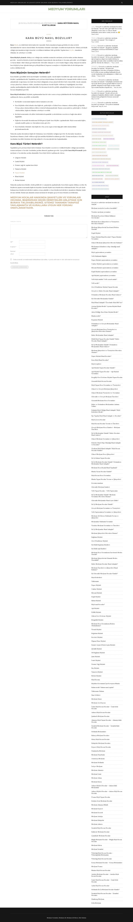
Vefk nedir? (95, 283)
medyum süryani (97, 179)
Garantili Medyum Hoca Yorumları (103, 400)
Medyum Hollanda (97, 762)
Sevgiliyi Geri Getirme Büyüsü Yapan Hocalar (107, 377)
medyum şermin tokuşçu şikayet (102, 122)
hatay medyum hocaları (99, 155)
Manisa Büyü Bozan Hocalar (100, 870)
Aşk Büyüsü (95, 608)
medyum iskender (113, 148)
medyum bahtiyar (97, 175)
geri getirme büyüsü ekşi (100, 185)
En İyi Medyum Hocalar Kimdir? (102, 504)
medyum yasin (96, 138)
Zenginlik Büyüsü (97, 620)
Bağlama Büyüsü (96, 537)
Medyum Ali (62, 918)
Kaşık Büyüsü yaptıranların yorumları (104, 272)
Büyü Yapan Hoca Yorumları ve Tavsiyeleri (105, 385)
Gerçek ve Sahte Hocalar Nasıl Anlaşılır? (105, 291)
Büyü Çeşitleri (96, 364)
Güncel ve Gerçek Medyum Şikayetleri (104, 389)
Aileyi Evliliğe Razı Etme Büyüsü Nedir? (104, 312)
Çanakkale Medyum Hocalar (100, 836)
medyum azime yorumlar (100, 162)
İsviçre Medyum (96, 766)
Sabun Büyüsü (96, 601)
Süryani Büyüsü (96, 593)
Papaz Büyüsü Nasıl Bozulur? (101, 356)
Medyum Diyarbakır (98, 755)
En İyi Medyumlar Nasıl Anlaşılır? (102, 529)
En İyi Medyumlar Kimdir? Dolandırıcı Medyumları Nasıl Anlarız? (104, 346)
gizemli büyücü (114, 145)
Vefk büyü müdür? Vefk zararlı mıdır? (104, 279)
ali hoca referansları (99, 118)
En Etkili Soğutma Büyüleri (100, 545)
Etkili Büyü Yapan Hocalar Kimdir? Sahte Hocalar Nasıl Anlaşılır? (105, 340)
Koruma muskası (97, 483)
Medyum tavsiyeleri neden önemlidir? (104, 208)
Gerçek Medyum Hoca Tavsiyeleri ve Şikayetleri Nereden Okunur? (104, 330)
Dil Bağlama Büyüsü (98, 653)
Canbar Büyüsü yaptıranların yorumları (104, 264)
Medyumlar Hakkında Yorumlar (102, 522)
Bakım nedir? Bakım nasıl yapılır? (102, 687)
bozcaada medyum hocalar (101, 169)
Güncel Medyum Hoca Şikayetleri (102, 454)
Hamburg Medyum (97, 899)
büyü (16, 45)
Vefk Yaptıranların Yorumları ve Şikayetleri (106, 512)
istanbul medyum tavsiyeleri (101, 132)
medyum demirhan (112, 165)
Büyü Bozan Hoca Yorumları (101, 475)
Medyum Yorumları (52, 918)
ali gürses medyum (98, 182)
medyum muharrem (112, 175)
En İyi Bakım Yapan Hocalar (100, 458)
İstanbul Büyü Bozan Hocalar (101, 828)
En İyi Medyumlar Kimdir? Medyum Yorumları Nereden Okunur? (103, 496)
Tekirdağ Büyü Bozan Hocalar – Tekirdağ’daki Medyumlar (102, 854)
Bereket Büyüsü (96, 637)
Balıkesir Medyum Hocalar (100, 832)
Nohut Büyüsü (96, 676)
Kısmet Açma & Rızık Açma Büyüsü (103, 645)
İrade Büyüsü (95, 660)
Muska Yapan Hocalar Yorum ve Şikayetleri (106, 479)
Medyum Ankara (96, 824)
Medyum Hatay (96, 699)
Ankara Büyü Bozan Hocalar (100, 712)
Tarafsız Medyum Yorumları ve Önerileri (105, 525)
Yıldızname (95, 581)
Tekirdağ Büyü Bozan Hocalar (101, 859)
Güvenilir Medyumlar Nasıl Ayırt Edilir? (104, 500)
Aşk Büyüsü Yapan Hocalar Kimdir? (103, 368)
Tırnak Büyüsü (96, 629)
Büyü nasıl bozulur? (98, 604)
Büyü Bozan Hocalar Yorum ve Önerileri (105, 424)
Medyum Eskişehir (97, 820)
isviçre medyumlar (98, 165)
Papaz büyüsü (19, 173)
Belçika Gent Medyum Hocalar (101, 801)
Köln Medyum (96, 903)
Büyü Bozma (95, 680)
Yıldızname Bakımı (97, 691)
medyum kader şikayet (99, 145)
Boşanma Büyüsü (97, 320)
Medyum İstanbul (97, 849)
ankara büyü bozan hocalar (101, 158)
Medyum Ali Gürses (72, 918)
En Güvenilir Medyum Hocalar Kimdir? (104, 574)
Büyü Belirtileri (96, 577)
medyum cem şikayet (98, 148)
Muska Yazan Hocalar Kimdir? (101, 472)
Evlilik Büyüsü (96, 612)
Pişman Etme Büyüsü (98, 641)
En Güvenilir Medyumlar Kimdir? (102, 299)
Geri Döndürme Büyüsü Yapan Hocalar (104, 287)
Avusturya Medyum (98, 759)
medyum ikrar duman (99, 128)
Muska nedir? (96, 316)
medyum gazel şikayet (112, 179)
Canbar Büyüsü (96, 589)
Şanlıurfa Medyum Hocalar (100, 716)
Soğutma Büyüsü (97, 633)
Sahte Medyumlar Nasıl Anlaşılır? (102, 335)
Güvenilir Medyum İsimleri (100, 487)
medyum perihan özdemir (100, 189)
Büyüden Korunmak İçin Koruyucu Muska (105, 683)
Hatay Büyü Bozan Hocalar (100, 739)
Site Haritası (82, 918)
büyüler (71, 50)
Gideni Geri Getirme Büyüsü (101, 616)
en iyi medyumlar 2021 (99, 152)
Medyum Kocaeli (97, 813)
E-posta (13, 247)
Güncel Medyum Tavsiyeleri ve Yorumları (105, 393)
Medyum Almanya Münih (99, 805)
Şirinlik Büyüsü (96, 649)
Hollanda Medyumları (98, 732)
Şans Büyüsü (95, 656)
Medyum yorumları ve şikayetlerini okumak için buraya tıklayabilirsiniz (41, 2)
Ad (11, 242)
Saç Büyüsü (95, 668)
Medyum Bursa (96, 782)
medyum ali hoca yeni (99, 142)
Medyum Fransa (96, 866)
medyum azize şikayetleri (100, 125)
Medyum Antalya (97, 816)
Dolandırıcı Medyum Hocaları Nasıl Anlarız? (106, 295)
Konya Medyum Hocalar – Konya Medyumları (106, 863)
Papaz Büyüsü (96, 585)
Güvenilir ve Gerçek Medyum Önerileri (104, 397)
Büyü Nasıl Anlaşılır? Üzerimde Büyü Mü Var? (107, 302)
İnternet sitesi (12, 252)
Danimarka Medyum (98, 751)
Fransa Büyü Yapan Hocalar (100, 797)
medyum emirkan (108, 138)
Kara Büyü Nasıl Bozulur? (49, 38)
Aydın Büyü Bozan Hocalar (100, 886)
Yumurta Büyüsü (97, 672)
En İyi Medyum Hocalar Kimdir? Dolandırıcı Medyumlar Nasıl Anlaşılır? (106, 463)
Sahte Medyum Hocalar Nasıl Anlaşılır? (104, 564)
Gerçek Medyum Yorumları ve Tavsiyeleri (105, 508)
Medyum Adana (96, 778)
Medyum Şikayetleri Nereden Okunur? (104, 533)
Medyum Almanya (97, 770)
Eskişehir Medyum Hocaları (100, 743)
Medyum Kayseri (97, 809)
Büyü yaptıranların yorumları (101, 252)
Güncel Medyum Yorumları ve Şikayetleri (105, 439)
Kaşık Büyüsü (95, 233)
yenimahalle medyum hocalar (101, 172)
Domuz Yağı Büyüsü (98, 664)
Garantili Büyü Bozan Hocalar (101, 381)
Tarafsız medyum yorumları (100, 212)
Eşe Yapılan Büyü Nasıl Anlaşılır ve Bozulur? (106, 416)
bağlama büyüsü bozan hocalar (102, 135)
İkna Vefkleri (95, 695)
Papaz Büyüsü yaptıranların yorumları (104, 260)
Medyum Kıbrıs (96, 845)
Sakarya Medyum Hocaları (100, 735)
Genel (48, 34)
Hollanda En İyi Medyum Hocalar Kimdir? (105, 889)
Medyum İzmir (96, 774)
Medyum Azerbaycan (98, 703)
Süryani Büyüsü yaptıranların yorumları (104, 268)
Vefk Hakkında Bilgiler (99, 256)
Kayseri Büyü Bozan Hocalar (101, 747)
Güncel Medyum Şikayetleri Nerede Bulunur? (106, 243)
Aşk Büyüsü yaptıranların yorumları (103, 275)
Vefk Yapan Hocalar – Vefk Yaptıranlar (104, 491)
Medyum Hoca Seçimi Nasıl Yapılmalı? (104, 468)
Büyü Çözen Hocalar (98, 420)
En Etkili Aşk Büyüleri (98, 549)
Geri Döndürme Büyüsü (99, 541)
